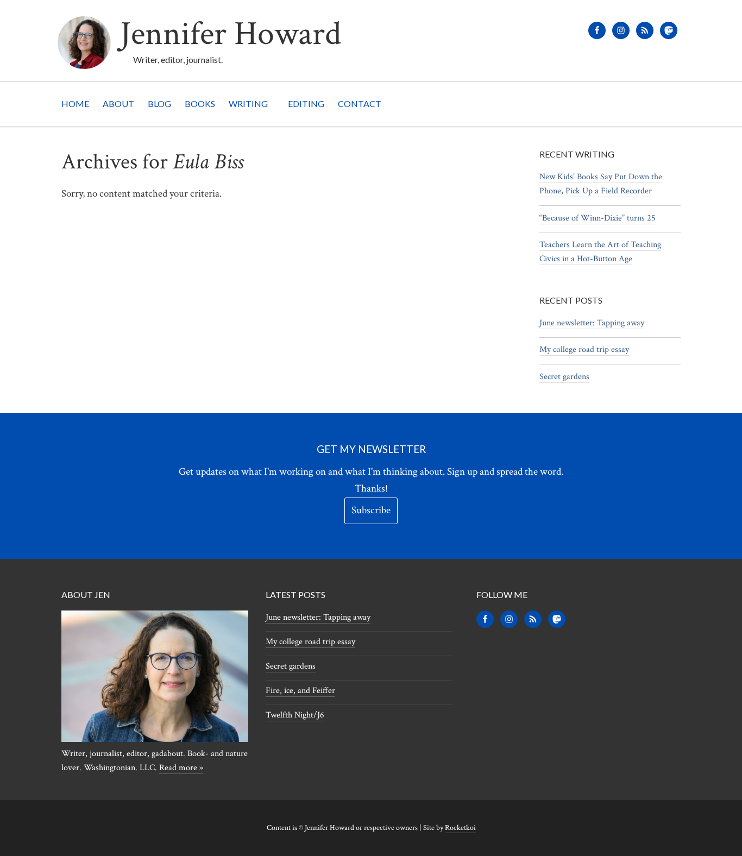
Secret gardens (564, 376)
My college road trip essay (584, 349)
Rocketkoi (460, 828)
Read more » (181, 767)
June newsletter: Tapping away (591, 323)
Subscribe (371, 510)
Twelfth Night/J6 (295, 715)
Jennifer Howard (230, 34)
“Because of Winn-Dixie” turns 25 (597, 218)
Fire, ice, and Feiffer (300, 690)
